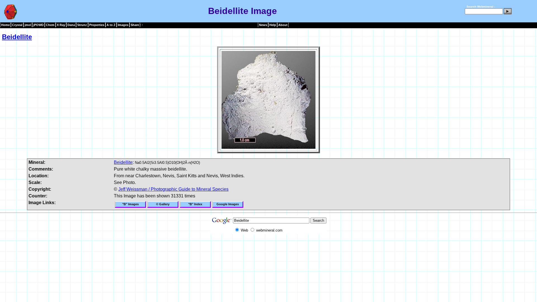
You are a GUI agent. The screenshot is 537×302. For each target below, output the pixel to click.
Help (272, 25)
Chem (50, 25)
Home (5, 25)
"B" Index (195, 204)
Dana (71, 25)
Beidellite (17, 37)
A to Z (111, 25)
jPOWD (38, 25)
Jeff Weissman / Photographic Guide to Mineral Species (173, 189)
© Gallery (162, 204)
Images (123, 25)
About (283, 25)
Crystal (17, 25)
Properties (96, 25)
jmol (28, 25)
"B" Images (130, 204)
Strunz (82, 25)
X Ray (61, 25)
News (263, 25)
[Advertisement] (268, 246)
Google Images (227, 204)
